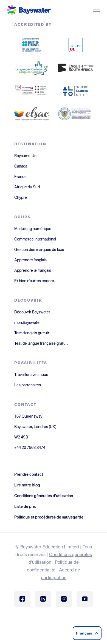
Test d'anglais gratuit (31, 333)
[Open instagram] (64, 599)
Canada (20, 166)
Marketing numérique (32, 229)
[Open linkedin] (43, 599)
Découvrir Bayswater (32, 312)
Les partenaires (27, 385)
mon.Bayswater (27, 323)
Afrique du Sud (27, 187)
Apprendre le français (32, 271)
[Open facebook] (22, 599)
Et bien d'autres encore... (35, 281)
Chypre (20, 198)
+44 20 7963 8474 (29, 448)
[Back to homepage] (29, 10)
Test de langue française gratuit (41, 344)
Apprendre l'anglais (30, 260)
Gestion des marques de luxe (39, 250)
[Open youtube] (85, 599)
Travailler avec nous (31, 375)
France (20, 177)
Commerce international (35, 239)
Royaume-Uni (25, 156)
